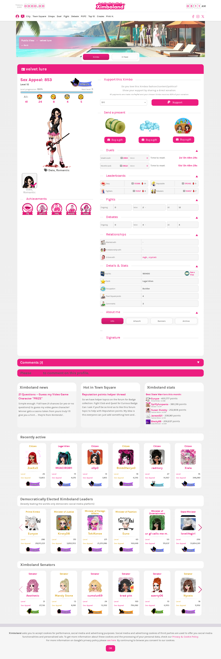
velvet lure (45, 40)
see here (111, 640)
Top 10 (91, 16)
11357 (138, 191)
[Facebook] (194, 16)
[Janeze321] (148, 415)
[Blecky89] (148, 421)
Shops (51, 16)
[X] (203, 16)
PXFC (83, 16)
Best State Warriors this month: (163, 394)
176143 (188, 183)
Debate (75, 16)
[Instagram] (198, 16)
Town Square (39, 16)
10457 (188, 191)
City (28, 16)
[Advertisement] (110, 28)
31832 (125, 166)
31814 (125, 158)
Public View (27, 40)
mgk (145, 257)
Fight (66, 16)
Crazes (100, 16)
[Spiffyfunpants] (148, 404)
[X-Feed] (22, 16)
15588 (137, 183)
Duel (59, 16)
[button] (200, 527)
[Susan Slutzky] (148, 410)
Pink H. (110, 16)
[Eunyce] (148, 398)
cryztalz (153, 257)
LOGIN (37, 373)
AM (204, 6)
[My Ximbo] (17, 16)
